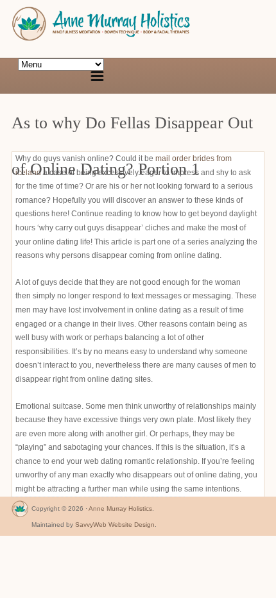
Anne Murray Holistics (120, 508)
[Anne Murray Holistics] (20, 511)
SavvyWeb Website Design (115, 524)
